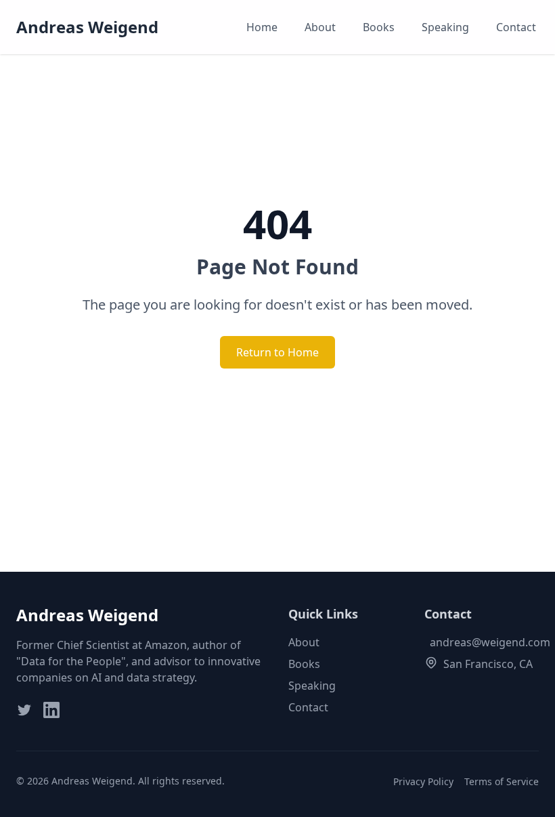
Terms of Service (501, 781)
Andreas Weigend (87, 27)
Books (379, 27)
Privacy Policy (423, 781)
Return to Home (277, 352)
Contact (516, 27)
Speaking (445, 27)
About (320, 27)
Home (262, 27)
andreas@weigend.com (490, 642)
